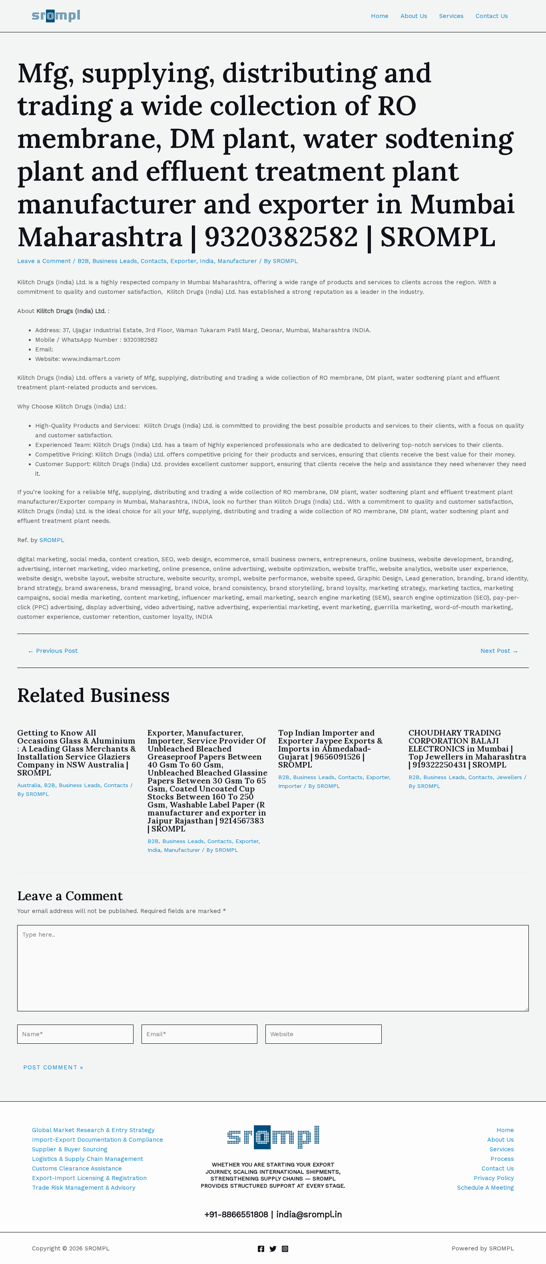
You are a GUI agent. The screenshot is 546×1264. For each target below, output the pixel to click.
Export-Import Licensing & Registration (89, 1178)
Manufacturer (237, 261)
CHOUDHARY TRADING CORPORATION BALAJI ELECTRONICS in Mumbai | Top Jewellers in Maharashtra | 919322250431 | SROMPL (467, 749)
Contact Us (492, 16)
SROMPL (52, 540)
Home (380, 16)
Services (451, 16)
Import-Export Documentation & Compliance (97, 1139)
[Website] (323, 1035)
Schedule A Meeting (485, 1187)
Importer (290, 786)
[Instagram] (285, 1248)
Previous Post (53, 651)
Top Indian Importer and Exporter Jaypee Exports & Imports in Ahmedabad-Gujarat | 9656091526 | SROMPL (330, 749)
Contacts (154, 261)
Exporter (183, 261)
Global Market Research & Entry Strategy (93, 1130)
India (207, 261)
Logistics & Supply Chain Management (87, 1158)
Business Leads (114, 261)
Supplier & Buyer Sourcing (70, 1149)
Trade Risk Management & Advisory (84, 1187)
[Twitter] (273, 1248)
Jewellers (509, 777)
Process (502, 1158)
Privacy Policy (494, 1178)
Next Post (499, 651)
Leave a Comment (44, 261)
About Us (414, 16)
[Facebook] (261, 1248)
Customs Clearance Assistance (77, 1168)
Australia (28, 785)
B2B (83, 261)
